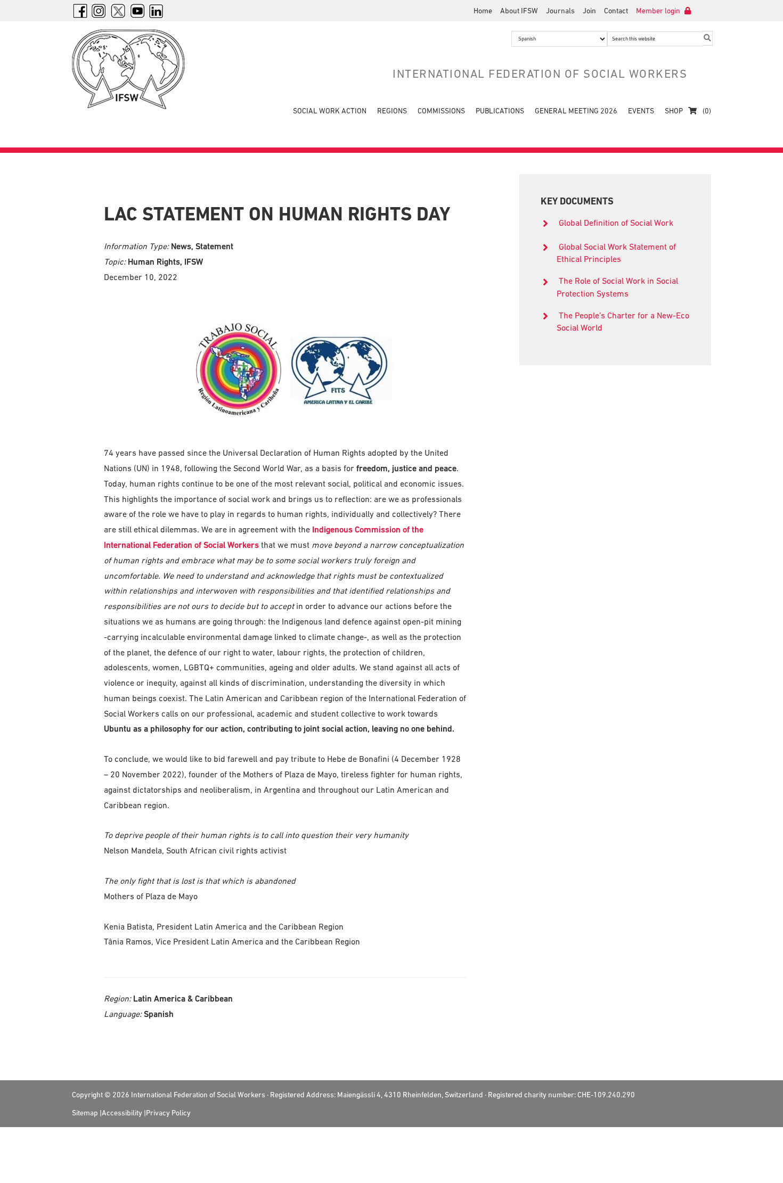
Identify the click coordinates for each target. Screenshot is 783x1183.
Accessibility (122, 1112)
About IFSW (519, 10)
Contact (616, 10)
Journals (560, 10)
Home (483, 10)
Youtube (137, 11)
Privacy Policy (168, 1112)
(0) (706, 110)
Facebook (80, 11)
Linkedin (157, 11)
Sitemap (85, 1112)
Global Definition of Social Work (616, 222)
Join (589, 10)
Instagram (99, 11)
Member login (659, 10)
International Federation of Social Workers (136, 69)
